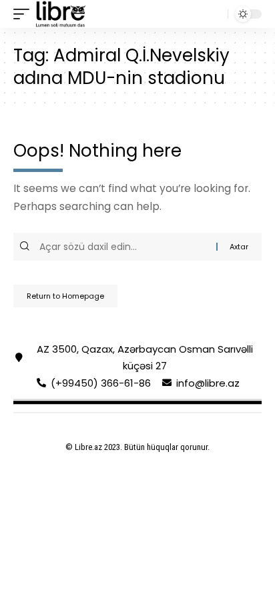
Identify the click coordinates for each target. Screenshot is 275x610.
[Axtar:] (126, 247)
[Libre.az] (60, 14)
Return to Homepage (65, 296)
